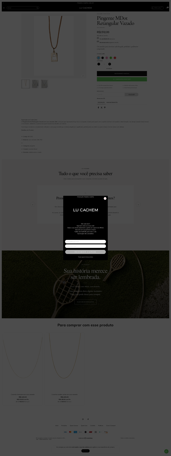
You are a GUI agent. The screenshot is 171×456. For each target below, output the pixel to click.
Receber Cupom (85, 252)
